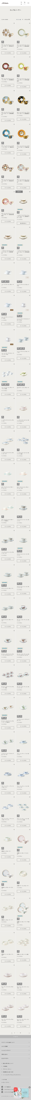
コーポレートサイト (5, 1082)
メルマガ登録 (4, 1046)
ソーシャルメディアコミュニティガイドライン (12, 1074)
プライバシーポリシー (7, 1069)
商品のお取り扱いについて (8, 1063)
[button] (29, 1033)
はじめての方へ (5, 1058)
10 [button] (20, 1032)
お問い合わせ (4, 1054)
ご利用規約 (5, 1066)
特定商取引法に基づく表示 (8, 1072)
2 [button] (14, 1032)
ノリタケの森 (4, 1079)
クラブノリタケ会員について (8, 1042)
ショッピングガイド (6, 1050)
